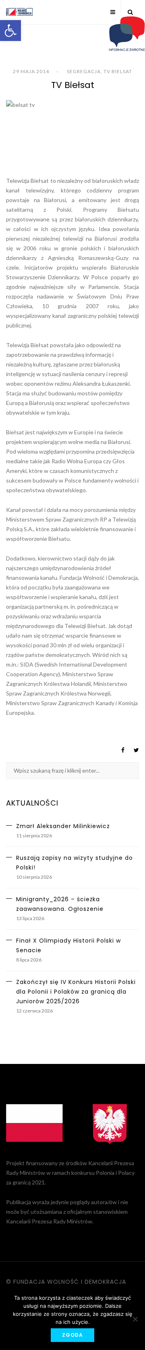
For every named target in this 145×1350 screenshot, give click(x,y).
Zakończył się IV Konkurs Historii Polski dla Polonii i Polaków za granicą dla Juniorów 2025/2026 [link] (76, 991)
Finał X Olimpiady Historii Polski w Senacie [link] (68, 945)
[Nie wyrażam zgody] (135, 1319)
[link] (10, 30)
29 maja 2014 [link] (31, 71)
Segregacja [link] (84, 71)
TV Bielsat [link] (118, 71)
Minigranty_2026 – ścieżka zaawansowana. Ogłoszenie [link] (60, 904)
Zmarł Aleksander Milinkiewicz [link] (63, 826)
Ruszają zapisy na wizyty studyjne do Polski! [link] (74, 862)
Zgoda (72, 1335)
